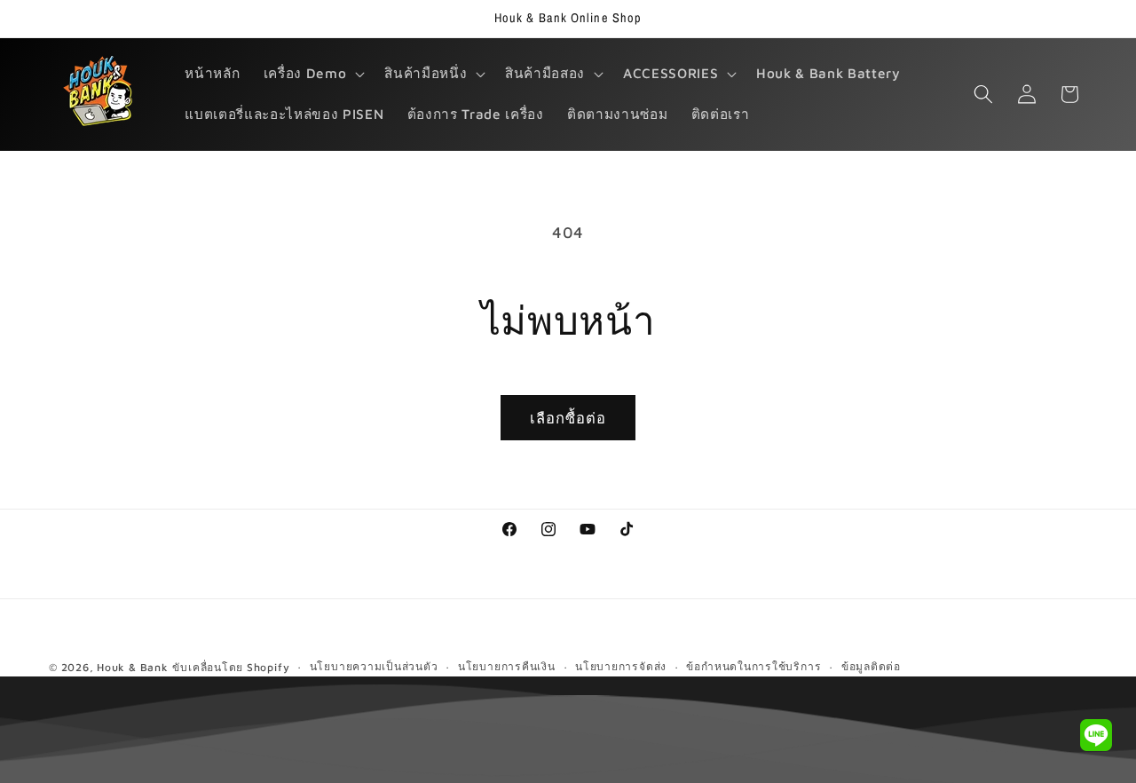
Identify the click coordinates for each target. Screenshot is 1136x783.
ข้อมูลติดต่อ (871, 666)
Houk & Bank (132, 667)
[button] (312, 73)
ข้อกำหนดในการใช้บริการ (753, 666)
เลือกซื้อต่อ (568, 417)
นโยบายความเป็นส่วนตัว (374, 666)
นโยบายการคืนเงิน (507, 666)
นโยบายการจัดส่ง (621, 666)
